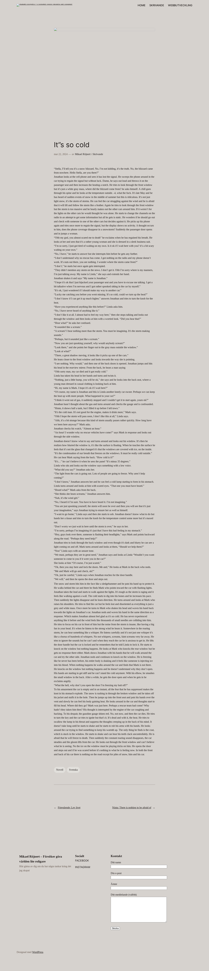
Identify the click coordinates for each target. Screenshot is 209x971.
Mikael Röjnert (82, 154)
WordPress (37, 952)
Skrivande (98, 154)
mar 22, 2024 (61, 154)
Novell (59, 769)
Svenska (73, 769)
